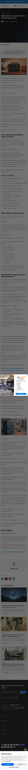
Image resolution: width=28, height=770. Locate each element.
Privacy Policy (8, 761)
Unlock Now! (21, 393)
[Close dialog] (27, 375)
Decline (20, 764)
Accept (7, 764)
